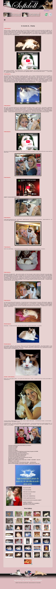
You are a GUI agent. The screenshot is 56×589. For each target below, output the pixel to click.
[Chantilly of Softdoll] (9, 514)
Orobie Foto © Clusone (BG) (36, 582)
